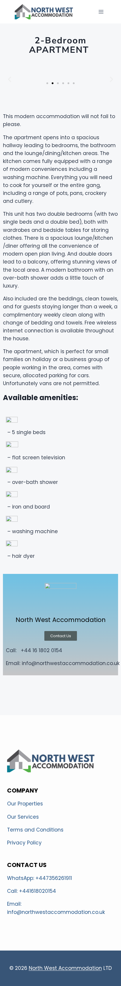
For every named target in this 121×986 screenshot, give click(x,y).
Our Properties (25, 803)
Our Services (23, 816)
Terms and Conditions (35, 829)
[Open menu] (100, 11)
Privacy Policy (24, 842)
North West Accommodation (65, 968)
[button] (47, 83)
